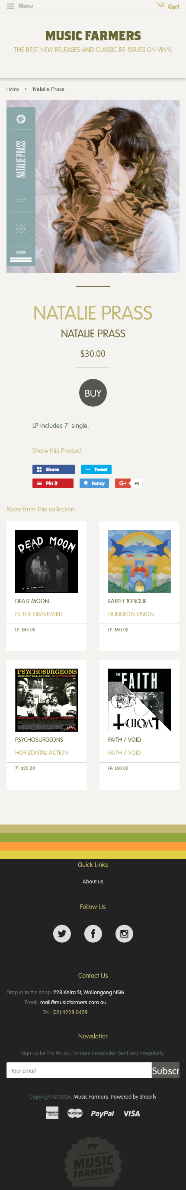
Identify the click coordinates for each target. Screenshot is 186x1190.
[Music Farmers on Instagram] (124, 934)
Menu (25, 6)
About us (93, 881)
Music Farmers (91, 1096)
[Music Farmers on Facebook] (93, 934)
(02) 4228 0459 (70, 1012)
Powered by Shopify (134, 1096)
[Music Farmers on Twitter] (62, 934)
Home (12, 89)
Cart (173, 6)
